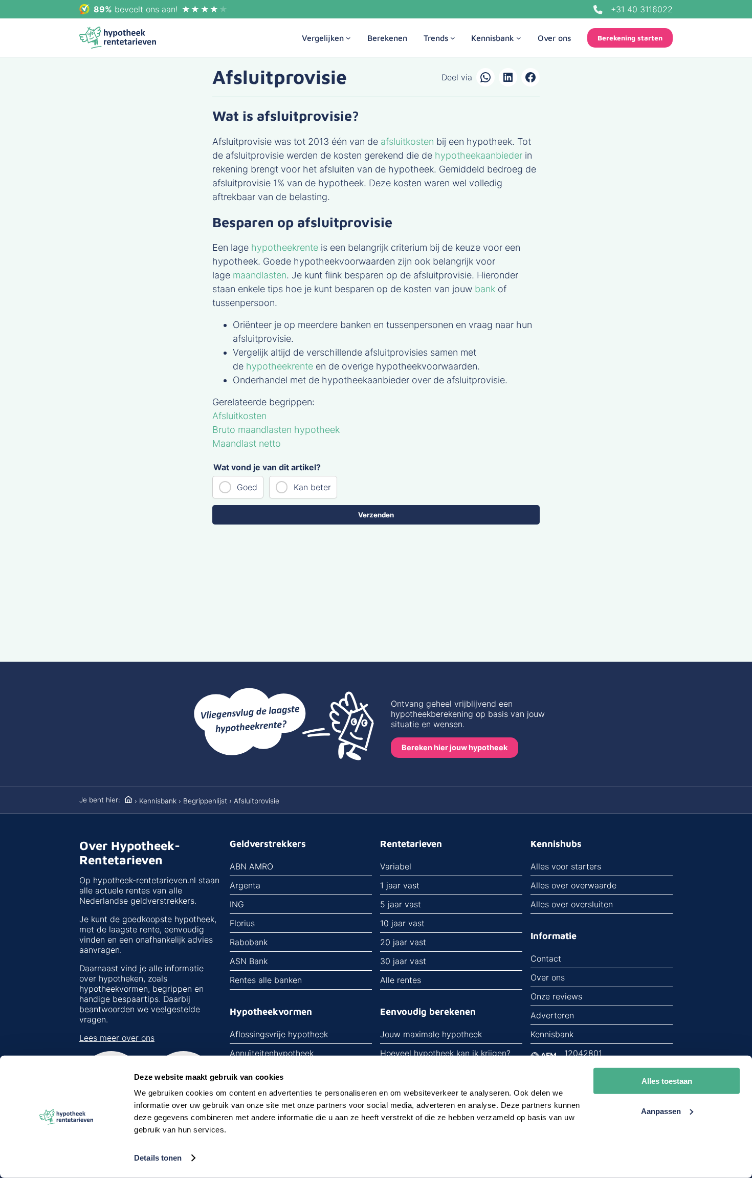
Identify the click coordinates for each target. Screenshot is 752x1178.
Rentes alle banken (266, 980)
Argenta (245, 885)
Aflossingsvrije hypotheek (279, 1034)
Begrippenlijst (205, 801)
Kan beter (312, 487)
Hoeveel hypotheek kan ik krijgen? (445, 1053)
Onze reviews (556, 996)
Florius (242, 923)
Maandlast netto (246, 443)
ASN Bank (249, 961)
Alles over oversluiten (571, 904)
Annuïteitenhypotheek (272, 1053)
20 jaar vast (403, 942)
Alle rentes (400, 980)
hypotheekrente (284, 247)
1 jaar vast (399, 885)
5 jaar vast (400, 904)
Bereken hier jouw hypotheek (454, 747)
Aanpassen (661, 1110)
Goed (247, 487)
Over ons (547, 977)
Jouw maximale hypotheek (431, 1034)
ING (237, 904)
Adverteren (552, 1015)
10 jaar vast (402, 923)
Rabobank (249, 942)
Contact (545, 958)
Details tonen (158, 1157)
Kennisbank (157, 801)
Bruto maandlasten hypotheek (276, 429)
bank (485, 288)
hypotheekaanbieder (478, 155)
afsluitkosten (408, 141)
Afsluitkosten (239, 415)
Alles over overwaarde (573, 885)
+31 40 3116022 (642, 9)
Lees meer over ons (116, 1038)
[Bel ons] (598, 9)
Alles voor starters (565, 866)
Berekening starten (630, 38)
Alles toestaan (667, 1081)
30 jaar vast (403, 961)
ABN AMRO (251, 866)
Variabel (395, 866)
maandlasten (259, 275)
